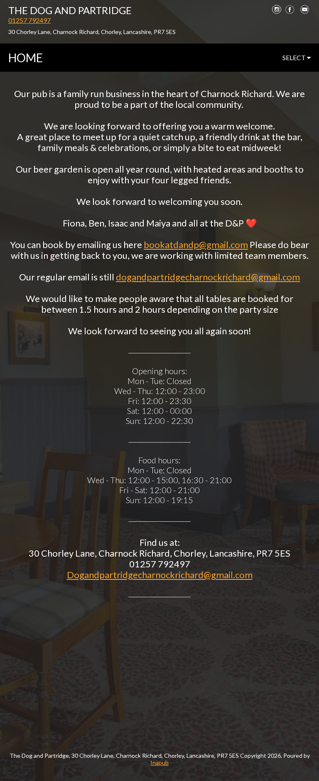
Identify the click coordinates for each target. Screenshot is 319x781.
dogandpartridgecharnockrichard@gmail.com (208, 276)
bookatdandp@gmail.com (196, 244)
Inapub (159, 762)
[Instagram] (276, 9)
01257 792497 (29, 20)
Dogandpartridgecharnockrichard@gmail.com (160, 574)
